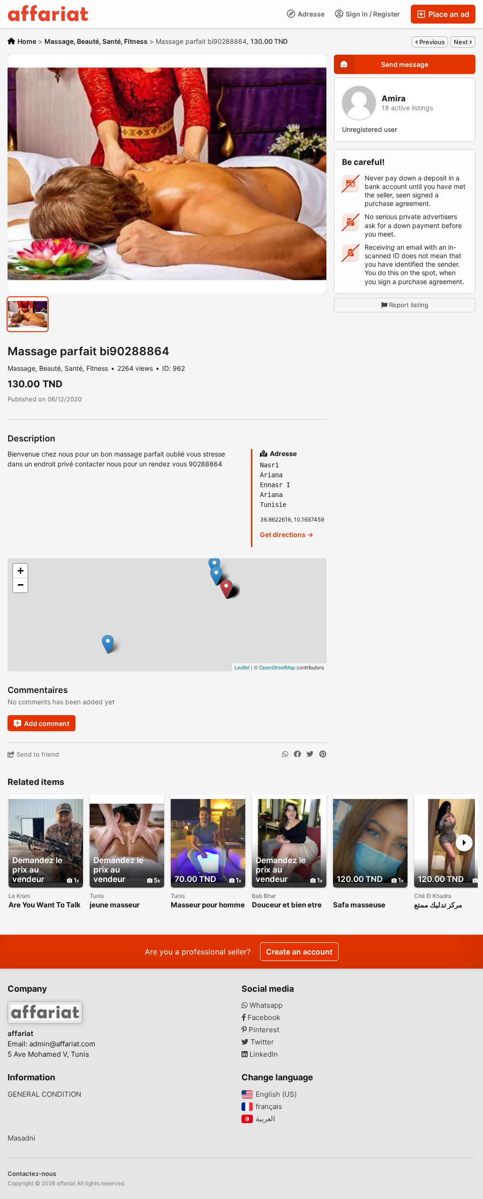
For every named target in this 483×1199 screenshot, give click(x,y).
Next (461, 42)
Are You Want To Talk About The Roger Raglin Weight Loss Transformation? (44, 905)
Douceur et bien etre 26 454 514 (287, 905)
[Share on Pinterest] (322, 754)
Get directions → (286, 534)
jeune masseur (115, 905)
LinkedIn (263, 1054)
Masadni (21, 1138)
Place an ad (447, 14)
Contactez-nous (32, 1173)
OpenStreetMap (277, 667)
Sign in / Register (372, 14)
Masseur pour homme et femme (208, 905)
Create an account (299, 951)
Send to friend (37, 754)
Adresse (310, 14)
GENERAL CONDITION (44, 1094)
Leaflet (242, 667)
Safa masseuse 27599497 (359, 905)
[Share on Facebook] (297, 754)
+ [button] (20, 571)
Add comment (46, 723)
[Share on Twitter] (310, 754)
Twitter (261, 1042)
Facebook (263, 1017)
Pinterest (263, 1030)
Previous (431, 42)
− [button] (20, 585)
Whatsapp (265, 1005)
